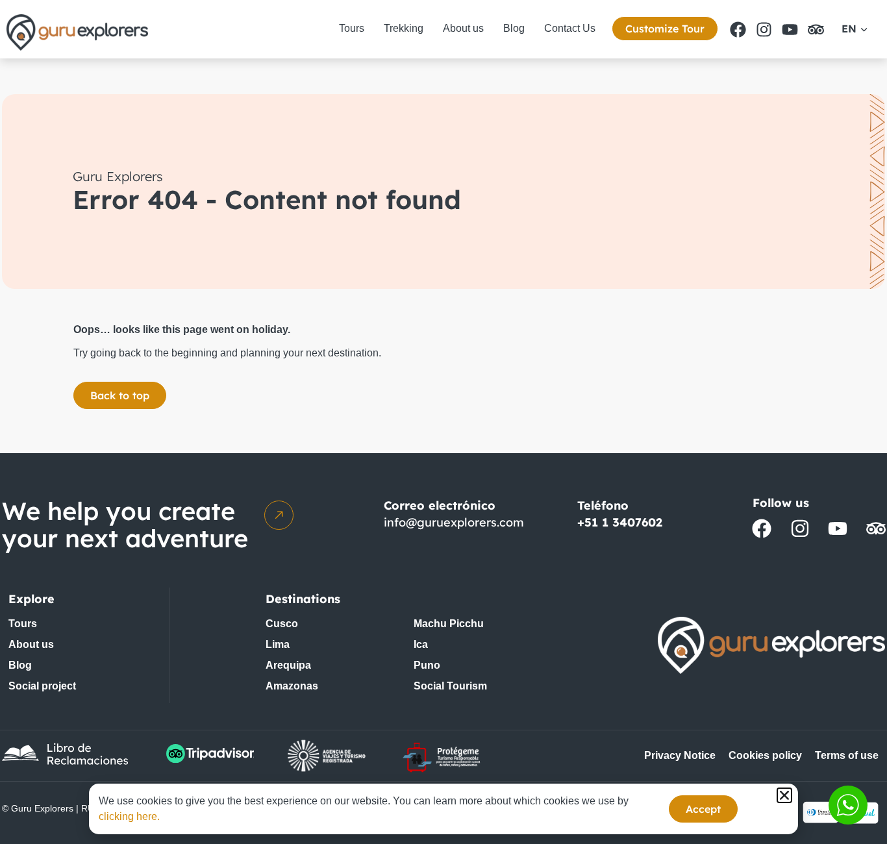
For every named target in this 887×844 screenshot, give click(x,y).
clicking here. (129, 816)
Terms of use (847, 755)
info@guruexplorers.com (454, 522)
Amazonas (292, 685)
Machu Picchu (449, 623)
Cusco (282, 623)
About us (463, 28)
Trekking (403, 28)
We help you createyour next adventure (125, 524)
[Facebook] (738, 29)
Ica (421, 644)
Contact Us (569, 28)
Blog (514, 28)
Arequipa (288, 665)
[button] (784, 795)
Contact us (848, 805)
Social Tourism (450, 685)
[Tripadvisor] (816, 29)
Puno (427, 665)
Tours (351, 28)
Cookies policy (765, 755)
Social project (42, 685)
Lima (278, 644)
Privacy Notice (680, 755)
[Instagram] (764, 29)
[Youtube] (790, 29)
